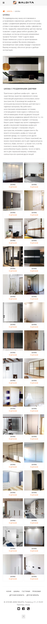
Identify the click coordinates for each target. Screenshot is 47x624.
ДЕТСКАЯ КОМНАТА (16, 595)
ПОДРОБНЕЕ (13, 187)
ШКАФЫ (16, 591)
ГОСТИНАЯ (26, 591)
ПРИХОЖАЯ (36, 591)
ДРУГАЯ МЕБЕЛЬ (32, 595)
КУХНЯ (8, 591)
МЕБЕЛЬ (9, 11)
